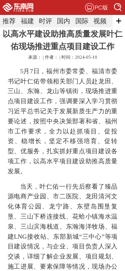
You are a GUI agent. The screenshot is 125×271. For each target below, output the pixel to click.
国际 (82, 21)
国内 (63, 21)
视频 (100, 21)
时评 (45, 21)
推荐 (9, 21)
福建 (27, 21)
